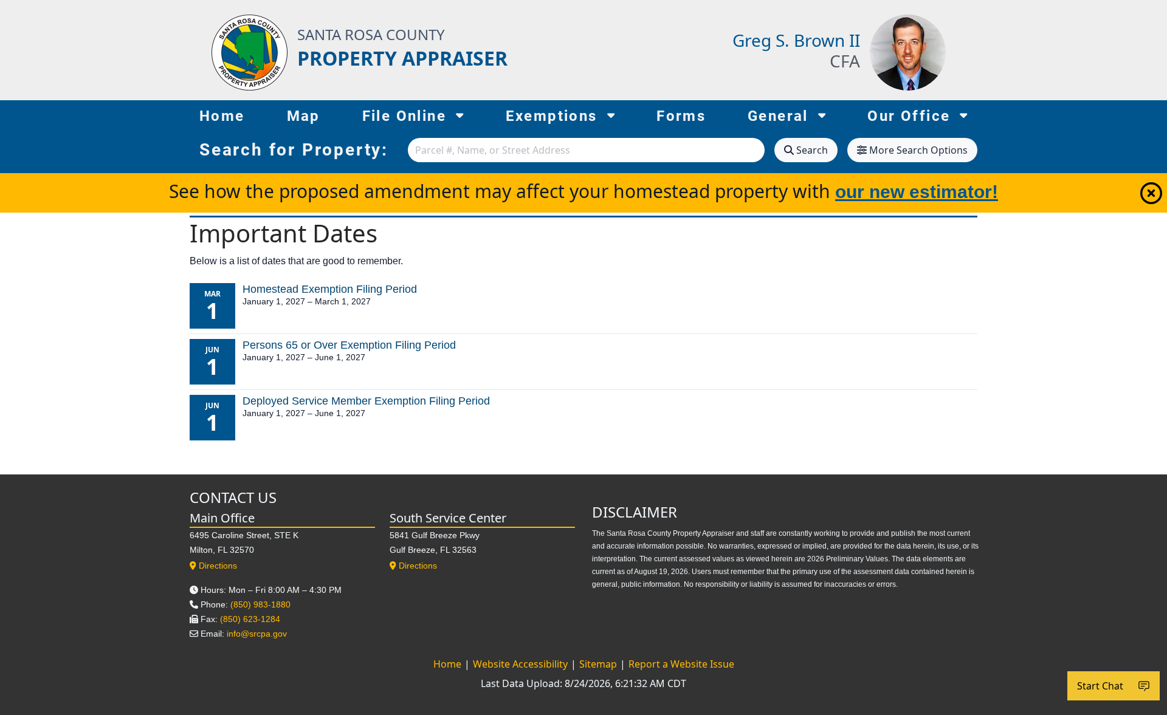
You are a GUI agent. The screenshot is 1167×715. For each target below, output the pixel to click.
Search (812, 150)
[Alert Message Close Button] (1151, 193)
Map (303, 116)
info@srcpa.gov (257, 633)
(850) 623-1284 (250, 619)
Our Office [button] (908, 116)
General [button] (778, 116)
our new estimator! (916, 192)
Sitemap (599, 664)
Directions (218, 565)
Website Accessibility (521, 664)
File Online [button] (404, 116)
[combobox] (586, 150)
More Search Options (918, 150)
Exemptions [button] (551, 116)
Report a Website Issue (681, 664)
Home (222, 116)
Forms (681, 116)
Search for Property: (293, 150)
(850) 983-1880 (260, 604)
